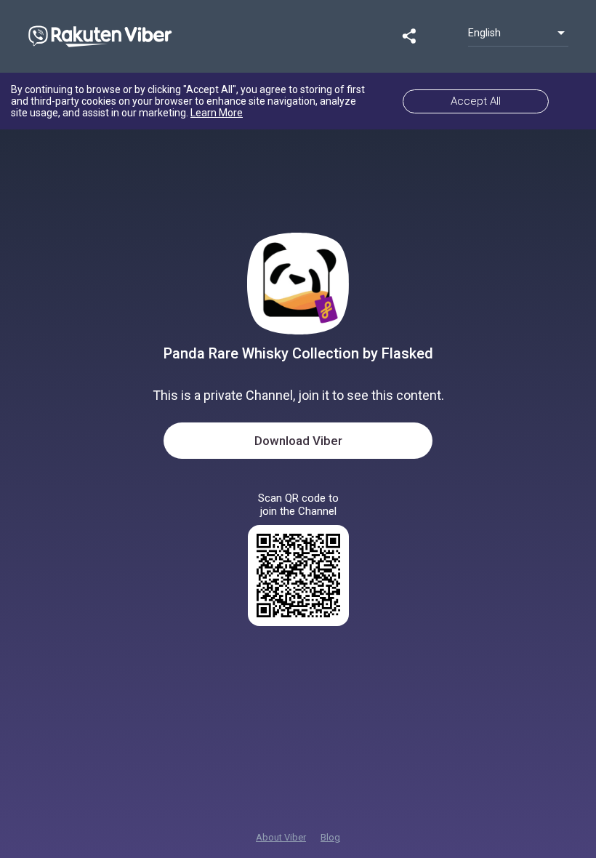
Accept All (476, 101)
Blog (330, 837)
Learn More (216, 113)
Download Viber (298, 440)
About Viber (281, 837)
